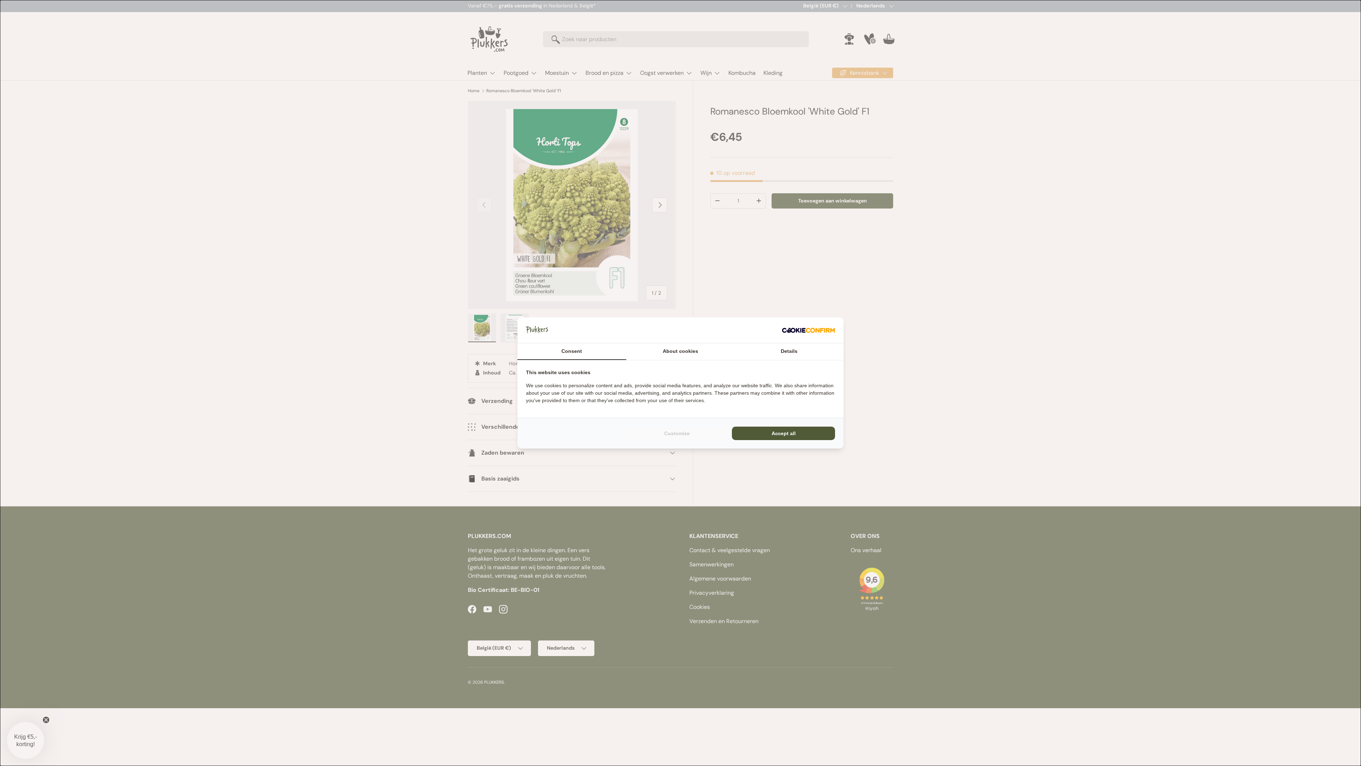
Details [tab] (789, 351)
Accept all (784, 433)
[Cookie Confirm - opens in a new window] (808, 330)
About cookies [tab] (680, 351)
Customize (677, 433)
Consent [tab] (571, 351)
